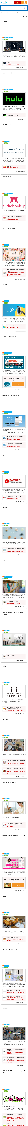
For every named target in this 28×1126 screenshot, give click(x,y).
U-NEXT (4, 21)
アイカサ (4, 284)
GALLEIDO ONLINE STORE (9, 949)
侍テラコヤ (5, 455)
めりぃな (4, 666)
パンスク (5, 896)
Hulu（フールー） (7, 73)
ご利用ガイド (17, 3)
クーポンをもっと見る (21, 67)
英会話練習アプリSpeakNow (10, 395)
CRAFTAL (5, 719)
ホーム (2, 12)
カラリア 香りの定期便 (8, 228)
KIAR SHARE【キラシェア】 (10, 782)
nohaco (4, 507)
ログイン (24, 3)
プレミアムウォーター (8, 125)
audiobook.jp (6, 177)
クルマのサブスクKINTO (9, 336)
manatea (5, 1008)
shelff (4, 560)
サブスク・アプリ (9, 12)
